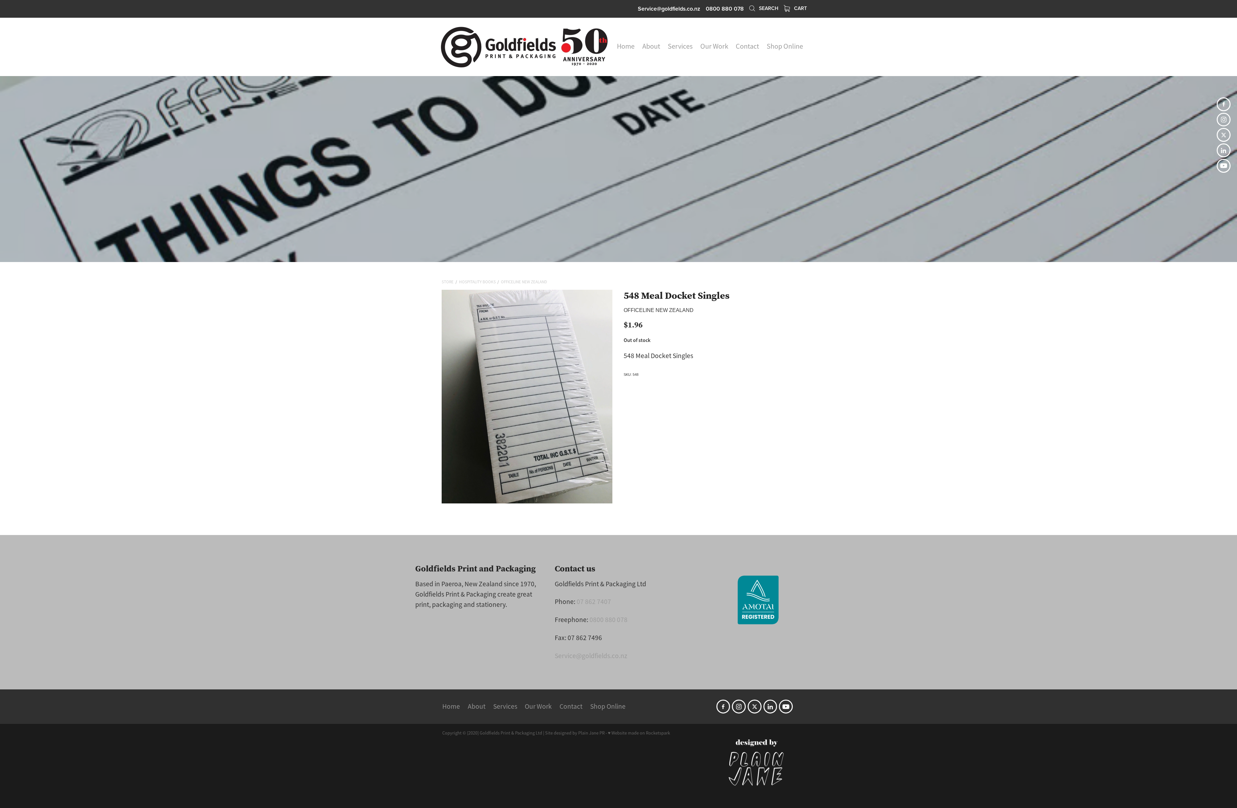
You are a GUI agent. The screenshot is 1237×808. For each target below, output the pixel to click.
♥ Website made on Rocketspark (639, 733)
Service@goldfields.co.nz (669, 9)
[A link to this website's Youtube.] (1224, 166)
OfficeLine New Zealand (524, 282)
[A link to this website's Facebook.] (1224, 104)
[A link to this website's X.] (1224, 135)
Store (448, 282)
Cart (800, 8)
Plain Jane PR (591, 733)
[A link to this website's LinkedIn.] (1224, 150)
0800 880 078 (609, 619)
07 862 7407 (594, 601)
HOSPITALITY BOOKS (477, 282)
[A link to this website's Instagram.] (1224, 120)
